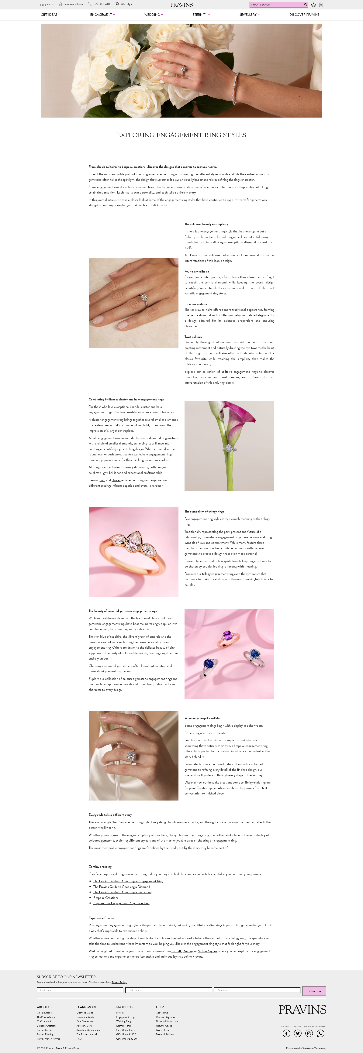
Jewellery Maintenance (88, 1030)
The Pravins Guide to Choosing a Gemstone (122, 892)
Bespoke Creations (105, 897)
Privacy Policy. (119, 982)
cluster (116, 479)
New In (120, 1013)
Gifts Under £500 (125, 1030)
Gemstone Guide (85, 1017)
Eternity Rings (123, 1026)
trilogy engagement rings (218, 573)
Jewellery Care (84, 1026)
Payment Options (165, 1017)
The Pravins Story (46, 1017)
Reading (188, 950)
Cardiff (176, 950)
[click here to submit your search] (305, 5)
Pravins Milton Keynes (48, 1039)
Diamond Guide (85, 1013)
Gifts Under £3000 (126, 1039)
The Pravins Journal (87, 1034)
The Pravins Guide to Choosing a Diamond (121, 886)
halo (102, 479)
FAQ (79, 1039)
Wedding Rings (124, 1021)
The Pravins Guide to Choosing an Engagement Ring (128, 881)
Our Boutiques (45, 1013)
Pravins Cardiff (44, 1030)
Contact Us (162, 1013)
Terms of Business (165, 1034)
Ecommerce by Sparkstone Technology (306, 1048)
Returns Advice (164, 1026)
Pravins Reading (45, 1034)
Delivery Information (167, 1021)
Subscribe (314, 990)
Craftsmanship (44, 1021)
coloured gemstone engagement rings (147, 678)
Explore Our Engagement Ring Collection (121, 903)
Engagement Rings (125, 1017)
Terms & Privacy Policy (68, 1048)
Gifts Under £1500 (126, 1034)
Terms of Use (162, 1030)
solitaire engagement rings (240, 371)
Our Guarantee (85, 1021)
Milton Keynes (207, 950)
